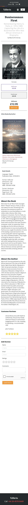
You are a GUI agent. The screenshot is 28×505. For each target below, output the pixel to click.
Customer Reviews (8, 311)
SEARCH (10, 4)
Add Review (6, 342)
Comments (5, 366)
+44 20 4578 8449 (14, 2)
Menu (22, 9)
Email (4, 351)
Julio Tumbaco (9, 329)
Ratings (4, 358)
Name (4, 345)
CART (17, 4)
